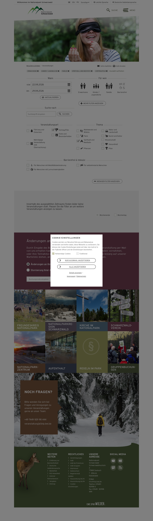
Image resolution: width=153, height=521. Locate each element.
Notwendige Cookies (63, 254)
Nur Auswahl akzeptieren (77, 260)
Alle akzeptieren (77, 267)
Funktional (83, 254)
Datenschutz (81, 276)
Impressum (71, 276)
